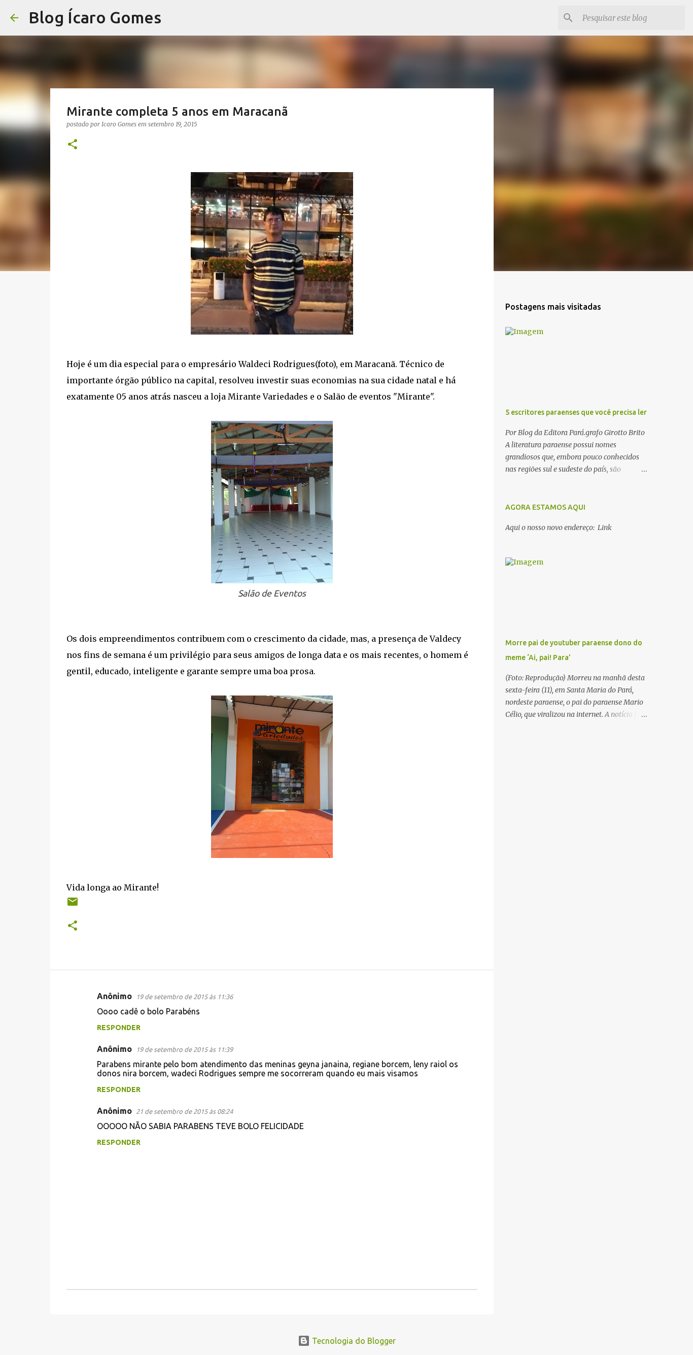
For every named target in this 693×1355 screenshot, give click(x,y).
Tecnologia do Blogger (353, 1340)
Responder (119, 1027)
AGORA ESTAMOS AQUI (545, 507)
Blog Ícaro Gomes (94, 17)
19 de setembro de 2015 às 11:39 (184, 1049)
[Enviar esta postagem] (72, 905)
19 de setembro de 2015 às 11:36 (184, 996)
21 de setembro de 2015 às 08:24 (184, 1111)
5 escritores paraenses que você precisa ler (576, 412)
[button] (72, 145)
